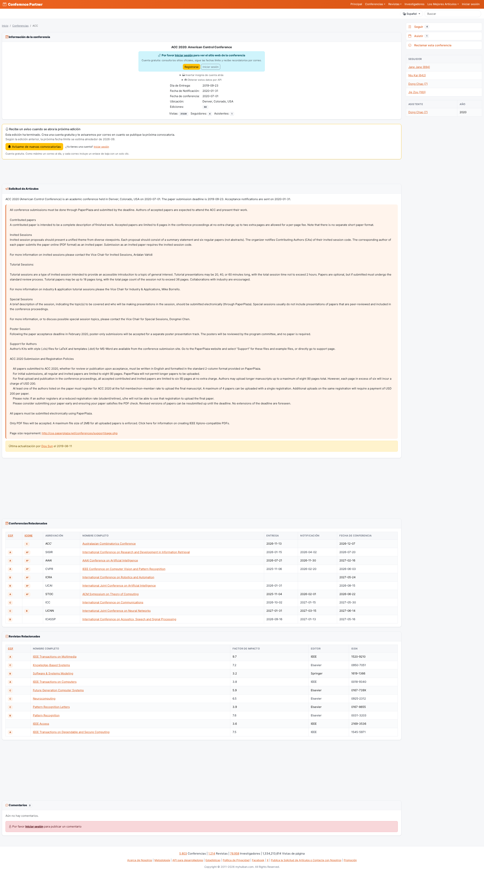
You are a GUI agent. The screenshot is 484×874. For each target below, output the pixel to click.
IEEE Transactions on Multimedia (54, 656)
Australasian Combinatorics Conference (109, 543)
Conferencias (20, 25)
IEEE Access (41, 723)
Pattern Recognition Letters (51, 707)
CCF (10, 535)
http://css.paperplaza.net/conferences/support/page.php (80, 433)
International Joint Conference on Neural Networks (116, 610)
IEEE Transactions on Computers (55, 682)
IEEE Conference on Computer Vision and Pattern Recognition (123, 569)
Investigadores (414, 4)
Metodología (162, 860)
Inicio (5, 25)
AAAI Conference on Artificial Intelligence (110, 560)
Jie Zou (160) (417, 92)
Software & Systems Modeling (53, 673)
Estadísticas (213, 860)
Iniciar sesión (471, 4)
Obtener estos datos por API (204, 79)
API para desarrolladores (187, 860)
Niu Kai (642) (417, 75)
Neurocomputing (44, 698)
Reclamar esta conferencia (432, 45)
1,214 (211, 853)
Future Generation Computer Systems (58, 690)
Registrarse (192, 66)
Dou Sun (47, 446)
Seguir (420, 27)
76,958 (234, 853)
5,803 (183, 853)
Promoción (350, 860)
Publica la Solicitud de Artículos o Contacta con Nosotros (306, 860)
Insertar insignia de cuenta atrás (204, 75)
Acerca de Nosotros (139, 860)
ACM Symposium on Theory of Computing (110, 594)
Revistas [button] (393, 4)
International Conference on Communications (112, 602)
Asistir (420, 36)
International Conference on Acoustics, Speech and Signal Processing (129, 619)
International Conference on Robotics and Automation (118, 577)
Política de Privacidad (236, 860)
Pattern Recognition (46, 715)
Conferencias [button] (374, 4)
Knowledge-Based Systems (51, 665)
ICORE (29, 535)
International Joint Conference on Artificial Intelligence (119, 585)
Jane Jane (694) (419, 67)
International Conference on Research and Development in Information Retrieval (136, 552)
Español (412, 13)
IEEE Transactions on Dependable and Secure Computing (71, 732)
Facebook (258, 860)
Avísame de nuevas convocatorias (36, 147)
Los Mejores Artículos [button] (442, 4)
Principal (356, 4)
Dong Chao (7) (418, 84)
